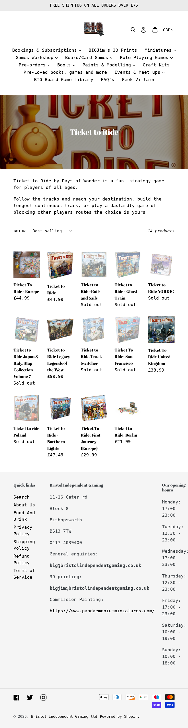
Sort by (19, 231)
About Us (24, 504)
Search (21, 497)
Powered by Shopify (120, 716)
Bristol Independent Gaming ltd (64, 716)
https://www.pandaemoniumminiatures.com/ (102, 610)
